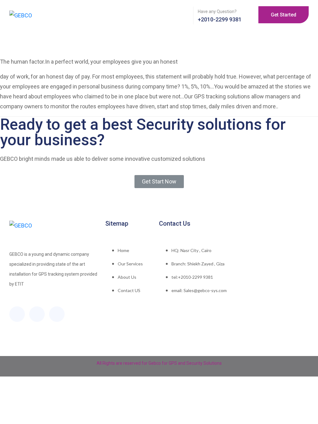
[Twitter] (37, 314)
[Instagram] (57, 314)
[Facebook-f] (17, 314)
